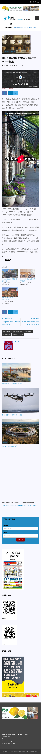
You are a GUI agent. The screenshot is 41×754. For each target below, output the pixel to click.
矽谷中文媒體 (28, 331)
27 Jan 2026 (15, 65)
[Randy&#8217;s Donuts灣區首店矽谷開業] (10, 273)
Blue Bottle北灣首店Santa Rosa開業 (12, 331)
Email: (5, 532)
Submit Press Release (8, 743)
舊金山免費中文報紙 (18, 334)
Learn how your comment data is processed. (20, 505)
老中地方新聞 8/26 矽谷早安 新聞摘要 (12, 384)
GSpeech (36, 86)
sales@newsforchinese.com (26, 741)
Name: (5, 525)
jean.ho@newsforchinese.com (24, 739)
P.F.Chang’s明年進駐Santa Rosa (8, 298)
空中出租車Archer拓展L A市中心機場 (12, 415)
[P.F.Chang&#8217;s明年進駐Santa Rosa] (10, 292)
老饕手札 (13, 51)
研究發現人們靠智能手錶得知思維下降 (25, 27)
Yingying (6, 65)
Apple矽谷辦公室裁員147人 (9, 446)
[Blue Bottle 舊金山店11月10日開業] (27, 273)
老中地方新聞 (6, 334)
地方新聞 (7, 51)
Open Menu (37, 18)
